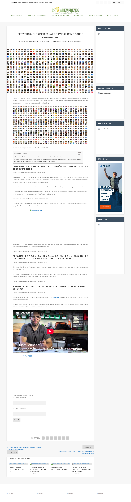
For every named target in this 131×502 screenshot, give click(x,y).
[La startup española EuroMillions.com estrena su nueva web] (39, 464)
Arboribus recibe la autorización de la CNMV (17, 468)
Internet (65, 41)
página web (56, 297)
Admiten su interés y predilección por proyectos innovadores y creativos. (35, 161)
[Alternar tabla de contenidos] (78, 154)
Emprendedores (17, 15)
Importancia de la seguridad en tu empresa (59, 468)
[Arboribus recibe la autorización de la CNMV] (18, 464)
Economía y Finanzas (60, 15)
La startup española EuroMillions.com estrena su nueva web (38, 469)
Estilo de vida (95, 15)
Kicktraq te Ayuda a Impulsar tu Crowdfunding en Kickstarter (81, 469)
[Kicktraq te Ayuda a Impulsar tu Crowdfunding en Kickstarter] (82, 464)
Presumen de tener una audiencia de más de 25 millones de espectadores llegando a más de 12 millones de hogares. (48, 159)
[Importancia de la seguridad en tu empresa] (60, 464)
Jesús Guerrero (33, 41)
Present (70, 41)
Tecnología (79, 15)
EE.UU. (50, 41)
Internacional (113, 15)
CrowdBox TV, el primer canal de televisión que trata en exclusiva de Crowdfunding (38, 157)
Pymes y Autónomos (37, 15)
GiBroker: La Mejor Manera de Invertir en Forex (35, 2)
